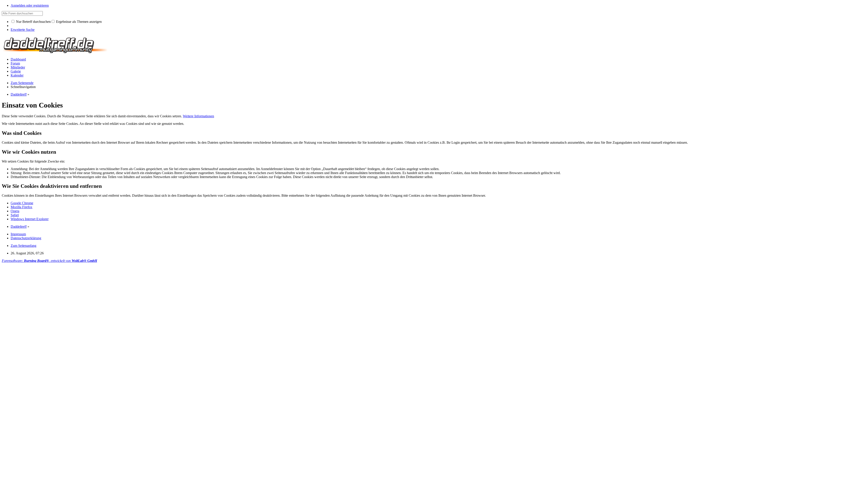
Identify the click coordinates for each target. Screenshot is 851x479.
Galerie (16, 71)
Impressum (18, 234)
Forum (15, 63)
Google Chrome (22, 203)
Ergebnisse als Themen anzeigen (78, 22)
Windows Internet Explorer (30, 219)
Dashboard (18, 59)
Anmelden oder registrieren (30, 5)
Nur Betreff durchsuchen (33, 22)
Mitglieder (18, 67)
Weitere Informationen (198, 116)
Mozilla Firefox (21, 207)
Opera (15, 211)
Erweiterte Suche (23, 29)
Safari (15, 215)
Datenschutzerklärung (26, 238)
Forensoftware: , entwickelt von (49, 261)
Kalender (17, 75)
